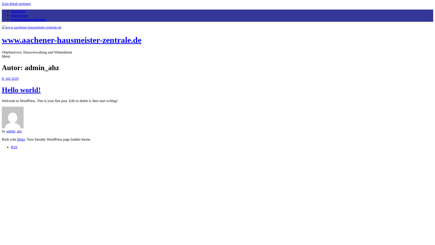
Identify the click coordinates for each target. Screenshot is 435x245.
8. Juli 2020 (10, 79)
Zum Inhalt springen (16, 4)
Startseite (18, 11)
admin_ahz (14, 131)
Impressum (19, 15)
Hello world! (21, 90)
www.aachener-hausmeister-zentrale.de (71, 40)
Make (21, 139)
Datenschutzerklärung (28, 20)
